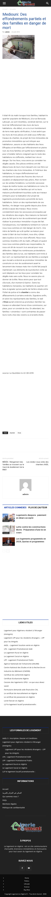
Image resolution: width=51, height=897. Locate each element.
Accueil (4, 9)
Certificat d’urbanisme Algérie (16, 678)
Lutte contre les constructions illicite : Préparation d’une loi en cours (31, 530)
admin (7, 32)
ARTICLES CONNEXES (15, 507)
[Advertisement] (25, 87)
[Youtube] (28, 868)
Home (27, 878)
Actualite (13, 9)
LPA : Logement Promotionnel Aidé (18, 649)
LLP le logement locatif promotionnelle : (20, 704)
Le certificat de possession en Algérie (19, 697)
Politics (26, 881)
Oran (19, 433)
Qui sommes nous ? (10, 796)
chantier (12, 433)
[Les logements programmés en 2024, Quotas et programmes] (8, 541)
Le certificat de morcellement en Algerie (20, 693)
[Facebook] (22, 868)
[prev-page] (4, 550)
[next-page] (8, 550)
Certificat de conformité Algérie (17, 675)
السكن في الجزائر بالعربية (12, 793)
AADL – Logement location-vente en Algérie (21, 645)
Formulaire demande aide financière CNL (21, 689)
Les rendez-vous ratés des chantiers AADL (37, 463)
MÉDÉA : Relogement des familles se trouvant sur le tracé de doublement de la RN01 (13, 466)
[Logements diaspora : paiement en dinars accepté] (8, 518)
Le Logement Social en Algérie (16, 656)
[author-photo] (25, 491)
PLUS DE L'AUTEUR (37, 507)
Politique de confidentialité (13, 807)
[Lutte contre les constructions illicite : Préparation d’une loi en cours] (8, 530)
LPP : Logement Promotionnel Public (19, 660)
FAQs (4, 800)
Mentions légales (9, 804)
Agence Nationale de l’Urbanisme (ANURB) (21, 664)
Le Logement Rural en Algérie (16, 652)
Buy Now (27, 890)
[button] (4, 3)
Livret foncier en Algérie (14, 701)
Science (26, 887)
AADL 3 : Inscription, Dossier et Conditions (19, 738)
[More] (34, 446)
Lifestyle (27, 884)
